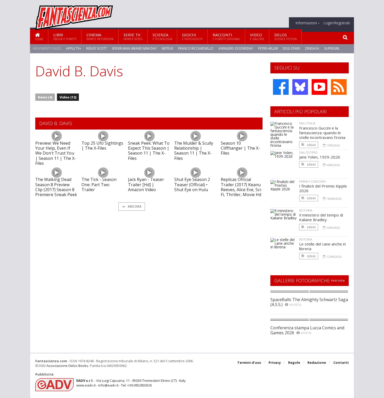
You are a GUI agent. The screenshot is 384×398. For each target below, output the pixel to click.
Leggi (311, 145)
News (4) (45, 97)
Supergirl (332, 48)
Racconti (226, 36)
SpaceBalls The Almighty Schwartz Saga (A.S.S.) (309, 302)
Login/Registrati (336, 23)
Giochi (192, 36)
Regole (294, 362)
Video (257, 36)
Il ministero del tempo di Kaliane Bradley (321, 217)
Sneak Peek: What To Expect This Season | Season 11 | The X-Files (149, 150)
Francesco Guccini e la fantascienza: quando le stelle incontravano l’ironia (322, 132)
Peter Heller (268, 48)
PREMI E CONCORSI (312, 181)
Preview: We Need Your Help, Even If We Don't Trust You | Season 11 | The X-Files (55, 153)
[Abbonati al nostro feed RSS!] (339, 87)
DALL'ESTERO (308, 152)
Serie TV (133, 36)
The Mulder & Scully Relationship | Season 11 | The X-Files (193, 150)
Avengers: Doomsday (235, 48)
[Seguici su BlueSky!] (300, 87)
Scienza (162, 36)
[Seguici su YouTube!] (319, 87)
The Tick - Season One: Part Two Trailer (99, 184)
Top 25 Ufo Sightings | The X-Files (102, 145)
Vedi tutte (338, 280)
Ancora (134, 206)
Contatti (341, 362)
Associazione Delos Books (67, 365)
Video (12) (68, 97)
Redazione (316, 362)
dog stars (291, 48)
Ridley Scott (96, 48)
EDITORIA (305, 210)
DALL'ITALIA (307, 123)
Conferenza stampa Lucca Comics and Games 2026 (307, 330)
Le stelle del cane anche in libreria (322, 246)
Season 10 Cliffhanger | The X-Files (240, 148)
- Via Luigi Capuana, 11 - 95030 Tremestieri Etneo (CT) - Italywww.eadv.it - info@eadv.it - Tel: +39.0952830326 (131, 383)
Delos (285, 36)
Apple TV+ (73, 48)
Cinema (100, 36)
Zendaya (312, 48)
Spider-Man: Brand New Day (134, 48)
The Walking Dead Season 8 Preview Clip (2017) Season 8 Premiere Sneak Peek (56, 187)
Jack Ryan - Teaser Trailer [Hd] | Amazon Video (146, 184)
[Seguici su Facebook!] (281, 87)
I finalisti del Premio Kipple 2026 (323, 188)
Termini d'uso (249, 362)
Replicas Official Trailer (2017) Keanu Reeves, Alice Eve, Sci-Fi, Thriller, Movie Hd (241, 187)
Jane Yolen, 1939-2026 (319, 157)
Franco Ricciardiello (195, 48)
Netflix (167, 48)
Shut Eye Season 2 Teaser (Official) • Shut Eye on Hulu (192, 184)
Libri (65, 36)
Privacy (275, 362)
